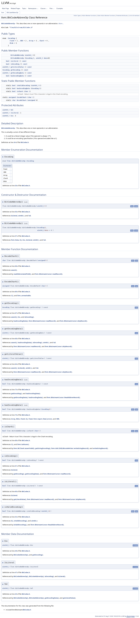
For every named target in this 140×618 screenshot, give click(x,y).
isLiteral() (21, 368)
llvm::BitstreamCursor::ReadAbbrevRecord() (63, 397)
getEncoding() (16, 393)
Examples (60, 8)
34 (15, 142)
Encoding (11, 38)
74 (16, 415)
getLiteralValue (17, 67)
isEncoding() (29, 317)
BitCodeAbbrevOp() (21, 555)
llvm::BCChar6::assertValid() (24, 448)
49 (16, 551)
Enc (12, 116)
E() (21, 240)
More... (61, 23)
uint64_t (28, 55)
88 (16, 440)
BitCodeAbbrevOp (12, 12)
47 (16, 572)
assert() (14, 270)
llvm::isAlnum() (23, 444)
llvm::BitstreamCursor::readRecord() (48, 274)
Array (31, 41)
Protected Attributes (122, 15)
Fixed (12, 41)
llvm (2, 12)
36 (16, 186)
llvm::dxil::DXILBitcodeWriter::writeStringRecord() (70, 448)
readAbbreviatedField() (22, 274)
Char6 (41, 41)
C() (12, 295)
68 (16, 339)
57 (16, 236)
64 (16, 364)
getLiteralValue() (20, 499)
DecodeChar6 (21, 100)
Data (45, 58)
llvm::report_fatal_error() (42, 419)
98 (16, 266)
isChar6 (20, 91)
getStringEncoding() (42, 448)
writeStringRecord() (100, 448)
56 (16, 212)
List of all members (134, 15)
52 (16, 517)
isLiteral (14, 61)
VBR (21, 41)
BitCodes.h (25, 142)
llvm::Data (15, 240)
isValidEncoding (23, 85)
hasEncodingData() (21, 321)
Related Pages (15, 8)
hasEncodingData (17, 76)
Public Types (77, 15)
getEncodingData (17, 73)
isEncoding (15, 64)
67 (16, 313)
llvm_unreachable (24, 295)
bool (8, 61)
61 (16, 466)
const (24, 61)
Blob (11, 43)
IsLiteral (14, 113)
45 (16, 594)
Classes (43, 8)
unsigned (12, 97)
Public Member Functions (89, 15)
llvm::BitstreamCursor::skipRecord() (73, 321)
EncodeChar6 (21, 97)
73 (16, 390)
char (26, 91)
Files (51, 8)
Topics (24, 8)
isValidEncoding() (20, 521)
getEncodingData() (21, 397)
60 (16, 491)
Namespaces (32, 8)
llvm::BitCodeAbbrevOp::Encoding (20, 161)
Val (12, 110)
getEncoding (15, 70)
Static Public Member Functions (106, 15)
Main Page (5, 8)
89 (16, 292)
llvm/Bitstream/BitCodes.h (21, 27)
